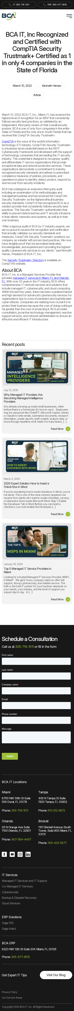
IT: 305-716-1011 (21, 4)
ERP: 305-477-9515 (57, 4)
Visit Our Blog (56, 975)
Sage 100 (7, 923)
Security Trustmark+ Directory (25, 260)
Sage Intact (9, 928)
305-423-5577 (57, 843)
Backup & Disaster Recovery (19, 897)
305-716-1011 (24, 647)
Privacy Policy (9, 992)
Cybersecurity (10, 892)
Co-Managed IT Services (17, 886)
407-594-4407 (21, 839)
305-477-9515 (20, 957)
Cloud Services (11, 903)
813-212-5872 (56, 810)
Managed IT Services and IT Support (24, 881)
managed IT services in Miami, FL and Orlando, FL (35, 279)
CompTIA (8, 141)
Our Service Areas (12, 997)
